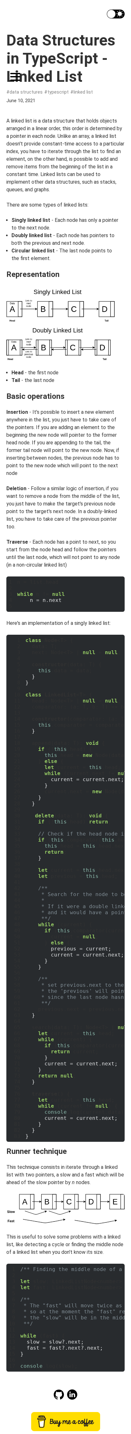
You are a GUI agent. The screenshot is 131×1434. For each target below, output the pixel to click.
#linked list (81, 92)
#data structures (24, 92)
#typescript (56, 92)
